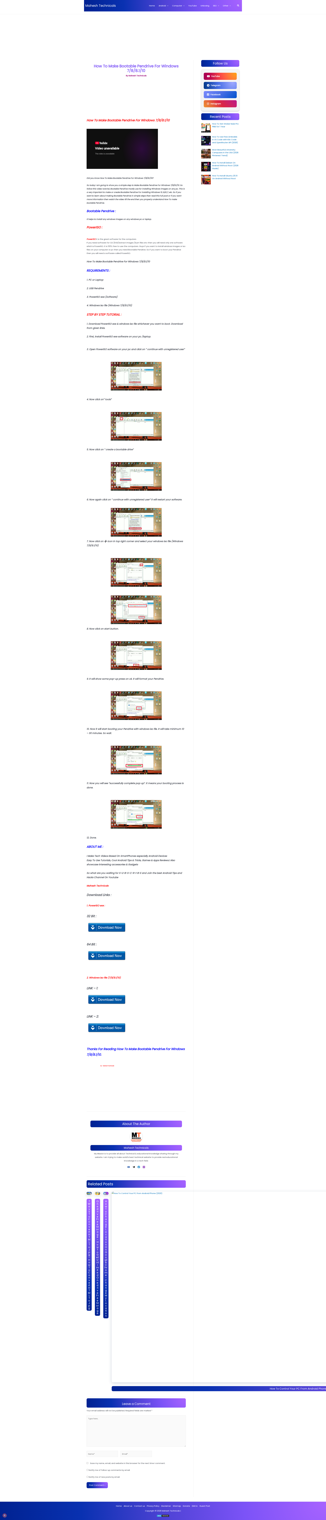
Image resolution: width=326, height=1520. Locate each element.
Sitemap (177, 1506)
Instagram (215, 103)
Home (119, 1506)
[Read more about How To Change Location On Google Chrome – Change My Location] (105, 1193)
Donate (186, 1506)
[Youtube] (128, 1166)
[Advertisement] (163, 33)
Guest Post (204, 1506)
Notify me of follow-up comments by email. (109, 1470)
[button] (167, 6)
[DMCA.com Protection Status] (163, 1515)
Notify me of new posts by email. (104, 1477)
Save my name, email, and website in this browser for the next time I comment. (127, 1463)
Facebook (215, 94)
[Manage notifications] (5, 1515)
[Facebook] (139, 1166)
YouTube (215, 76)
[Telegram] (133, 1166)
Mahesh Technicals (100, 5)
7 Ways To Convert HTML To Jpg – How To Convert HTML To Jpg (89, 1255)
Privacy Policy (153, 1506)
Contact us (139, 1506)
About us (128, 1506)
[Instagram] (144, 1166)
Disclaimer (166, 1506)
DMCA (195, 1506)
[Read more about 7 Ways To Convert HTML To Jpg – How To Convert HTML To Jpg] (89, 1193)
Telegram (215, 85)
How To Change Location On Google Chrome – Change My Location (106, 1259)
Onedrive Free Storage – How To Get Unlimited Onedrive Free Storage (97, 1257)
